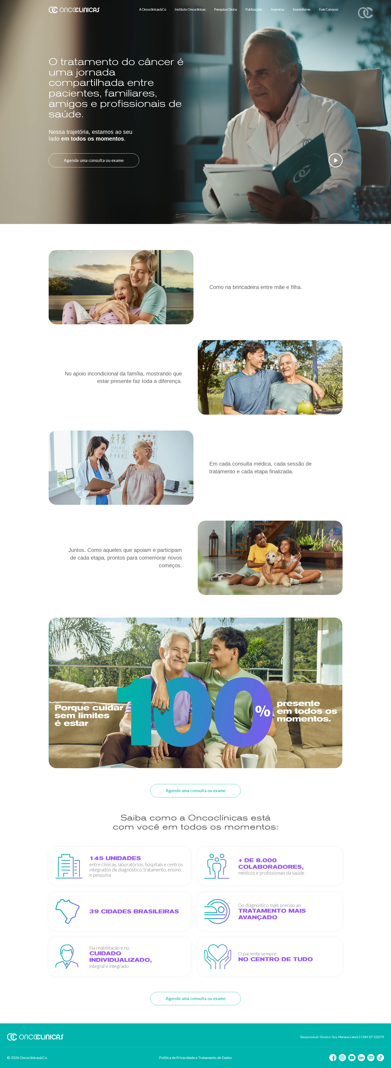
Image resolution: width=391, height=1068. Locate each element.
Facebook (332, 1057)
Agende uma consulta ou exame (94, 160)
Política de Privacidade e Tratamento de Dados (195, 1057)
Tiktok (380, 1057)
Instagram (342, 1057)
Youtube (351, 1057)
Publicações (253, 9)
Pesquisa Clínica (225, 9)
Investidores (301, 9)
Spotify (370, 1057)
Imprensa (277, 9)
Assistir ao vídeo (336, 160)
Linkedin (361, 1057)
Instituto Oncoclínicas (190, 9)
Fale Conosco (328, 9)
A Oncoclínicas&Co (152, 9)
